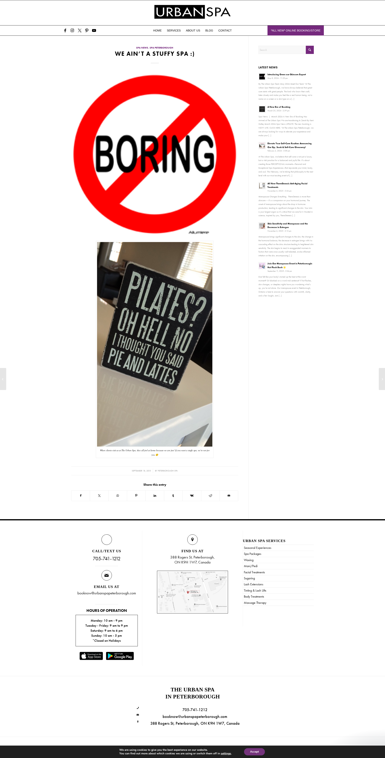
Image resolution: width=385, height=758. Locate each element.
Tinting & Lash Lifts (255, 590)
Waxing (248, 560)
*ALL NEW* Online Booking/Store (295, 30)
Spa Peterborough (161, 47)
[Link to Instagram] (72, 30)
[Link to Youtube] (94, 30)
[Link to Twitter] (80, 30)
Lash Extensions (253, 584)
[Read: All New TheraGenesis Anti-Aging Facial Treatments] (262, 185)
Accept (254, 752)
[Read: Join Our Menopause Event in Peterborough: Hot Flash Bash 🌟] (262, 265)
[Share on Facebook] (80, 495)
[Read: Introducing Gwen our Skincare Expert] (262, 76)
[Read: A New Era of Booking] (262, 109)
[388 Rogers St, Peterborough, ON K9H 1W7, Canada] (138, 722)
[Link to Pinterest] (87, 30)
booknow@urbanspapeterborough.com (106, 593)
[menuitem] (157, 30)
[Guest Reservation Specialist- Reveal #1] (3, 379)
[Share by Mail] (229, 495)
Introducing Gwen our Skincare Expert (286, 74)
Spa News (142, 47)
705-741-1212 (107, 558)
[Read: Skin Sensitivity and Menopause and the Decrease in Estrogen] (262, 225)
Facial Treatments (254, 572)
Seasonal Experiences (257, 548)
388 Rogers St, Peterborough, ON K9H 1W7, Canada (195, 723)
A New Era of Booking (278, 106)
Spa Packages (252, 554)
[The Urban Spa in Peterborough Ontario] (154, 154)
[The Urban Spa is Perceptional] (382, 379)
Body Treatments (254, 596)
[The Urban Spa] (192, 12)
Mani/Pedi (250, 566)
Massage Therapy (255, 603)
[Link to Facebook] (65, 30)
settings (226, 753)
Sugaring (249, 578)
